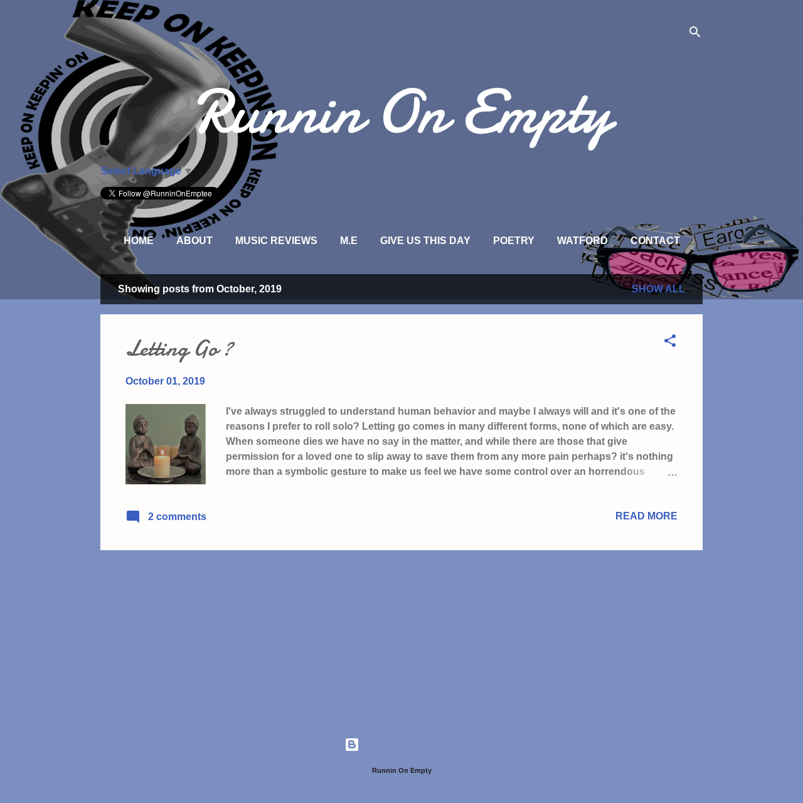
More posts (402, 576)
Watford (582, 240)
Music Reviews (276, 240)
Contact (655, 240)
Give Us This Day (425, 240)
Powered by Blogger (409, 744)
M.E (349, 240)
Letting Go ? (179, 348)
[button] (670, 343)
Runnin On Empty (402, 112)
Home (139, 240)
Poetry (513, 240)
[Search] (695, 34)
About (194, 240)
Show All (658, 289)
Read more (646, 516)
